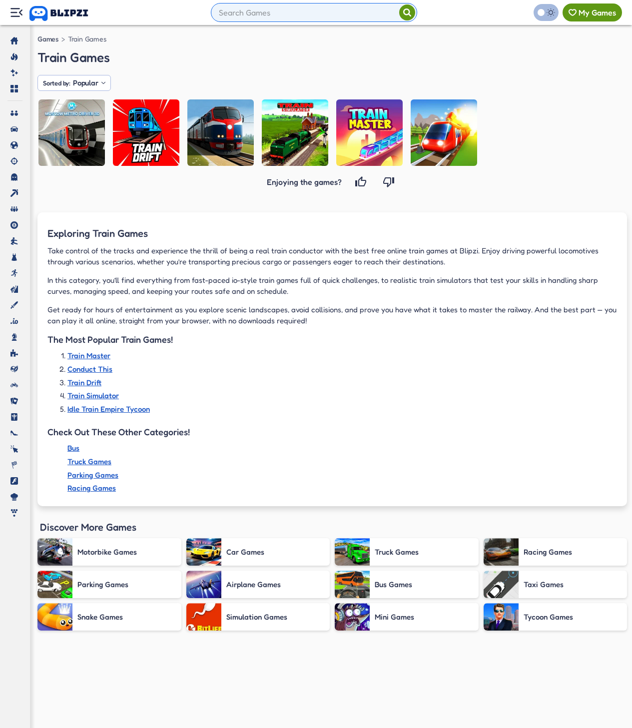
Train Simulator (93, 395)
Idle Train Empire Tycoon (108, 409)
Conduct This (89, 369)
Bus (73, 448)
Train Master (88, 355)
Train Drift (84, 382)
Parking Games (92, 475)
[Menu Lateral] (16, 12)
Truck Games (89, 461)
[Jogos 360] (65, 13)
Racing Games (91, 488)
